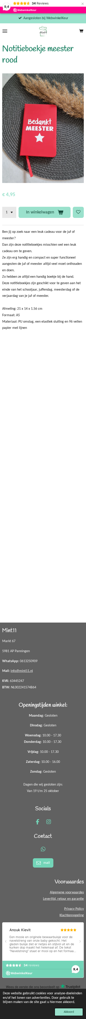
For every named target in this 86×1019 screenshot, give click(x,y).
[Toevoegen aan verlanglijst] (78, 212)
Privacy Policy (74, 909)
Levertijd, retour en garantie (63, 899)
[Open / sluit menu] (5, 31)
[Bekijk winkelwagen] (81, 31)
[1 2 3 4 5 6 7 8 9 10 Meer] (9, 212)
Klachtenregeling (72, 915)
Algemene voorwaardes (67, 892)
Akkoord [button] (69, 1012)
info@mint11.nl (22, 671)
